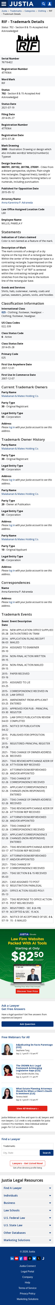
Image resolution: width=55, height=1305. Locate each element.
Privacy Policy (27, 1293)
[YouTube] (16, 1258)
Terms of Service (27, 1288)
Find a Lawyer (11, 1139)
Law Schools (12, 1210)
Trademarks (16, 11)
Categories (30, 11)
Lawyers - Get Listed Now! (27, 1163)
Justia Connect (27, 1266)
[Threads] (30, 1258)
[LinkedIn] (12, 1258)
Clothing (42, 11)
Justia (4, 11)
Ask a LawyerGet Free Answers (13, 1007)
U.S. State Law (13, 1225)
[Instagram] (25, 1258)
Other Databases (15, 1233)
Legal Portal (27, 1271)
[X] (38, 1258)
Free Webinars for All (16, 1037)
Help (27, 1282)
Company (27, 1277)
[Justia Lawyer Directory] (43, 1258)
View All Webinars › (27, 1108)
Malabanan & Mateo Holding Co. (20, 396)
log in (12, 427)
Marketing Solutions (17, 1240)
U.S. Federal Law (14, 1218)
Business (9, 1203)
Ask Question (27, 1023)
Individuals (11, 1195)
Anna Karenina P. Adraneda (17, 202)
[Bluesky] (34, 1258)
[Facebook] (21, 1258)
